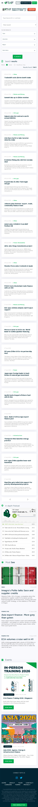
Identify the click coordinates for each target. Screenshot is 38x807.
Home (4, 783)
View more (8, 707)
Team (20, 783)
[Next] (28, 499)
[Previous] (10, 499)
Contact (29, 783)
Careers (8, 784)
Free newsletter (19, 805)
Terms (17, 784)
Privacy (27, 784)
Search (18, 56)
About (12, 783)
